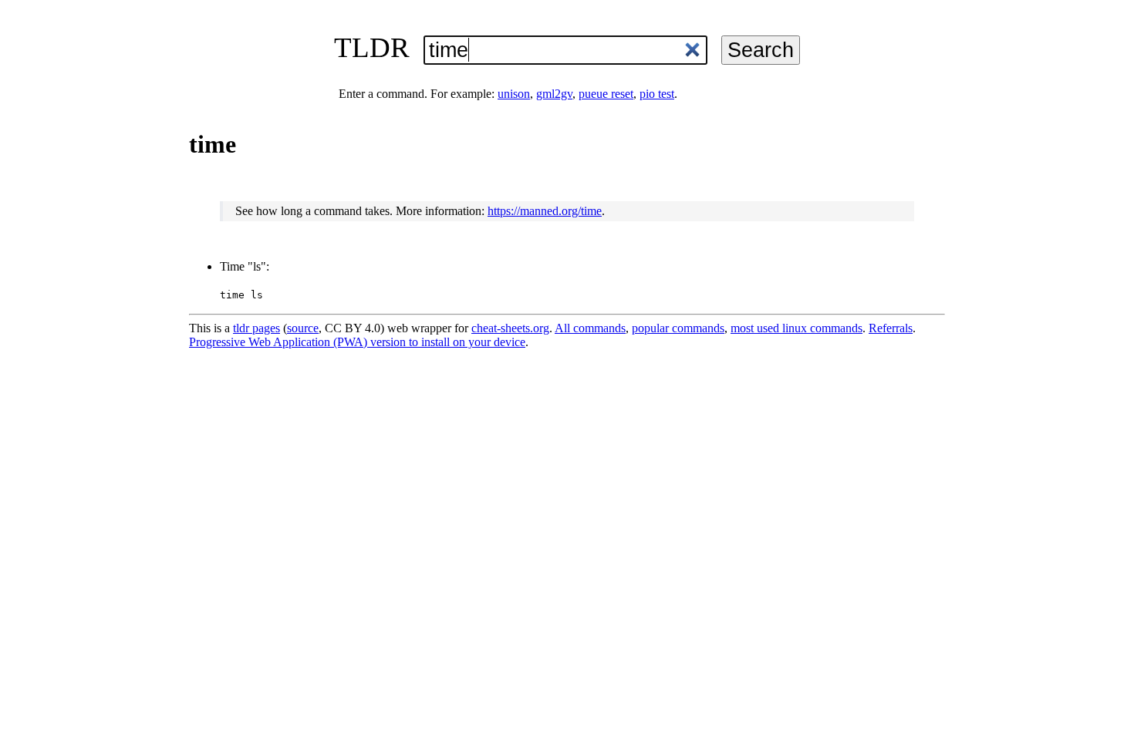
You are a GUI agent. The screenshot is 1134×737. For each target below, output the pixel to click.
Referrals (891, 328)
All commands (590, 328)
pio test (657, 93)
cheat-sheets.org (510, 328)
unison (514, 93)
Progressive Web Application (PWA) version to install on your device (357, 341)
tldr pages (256, 328)
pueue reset (606, 93)
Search (760, 50)
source (303, 328)
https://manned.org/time (545, 210)
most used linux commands (796, 328)
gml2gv (554, 93)
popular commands (678, 328)
